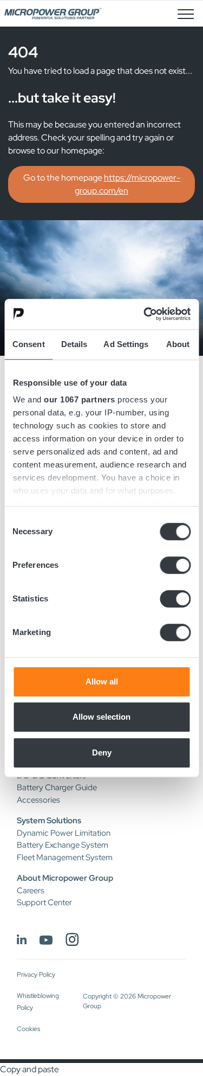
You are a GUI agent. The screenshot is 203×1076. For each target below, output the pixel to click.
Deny (102, 752)
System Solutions (49, 820)
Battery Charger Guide (57, 787)
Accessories (38, 800)
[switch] (175, 565)
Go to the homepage (101, 184)
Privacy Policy (36, 974)
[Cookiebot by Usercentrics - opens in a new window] (145, 314)
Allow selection (101, 716)
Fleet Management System (65, 857)
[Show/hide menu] (185, 13)
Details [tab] (74, 344)
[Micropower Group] (53, 14)
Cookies (28, 1028)
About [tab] (178, 344)
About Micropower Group (65, 878)
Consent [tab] (28, 344)
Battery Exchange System (62, 845)
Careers (30, 890)
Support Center (44, 902)
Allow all (102, 681)
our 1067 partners (79, 399)
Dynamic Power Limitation (63, 833)
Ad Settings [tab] (125, 344)
